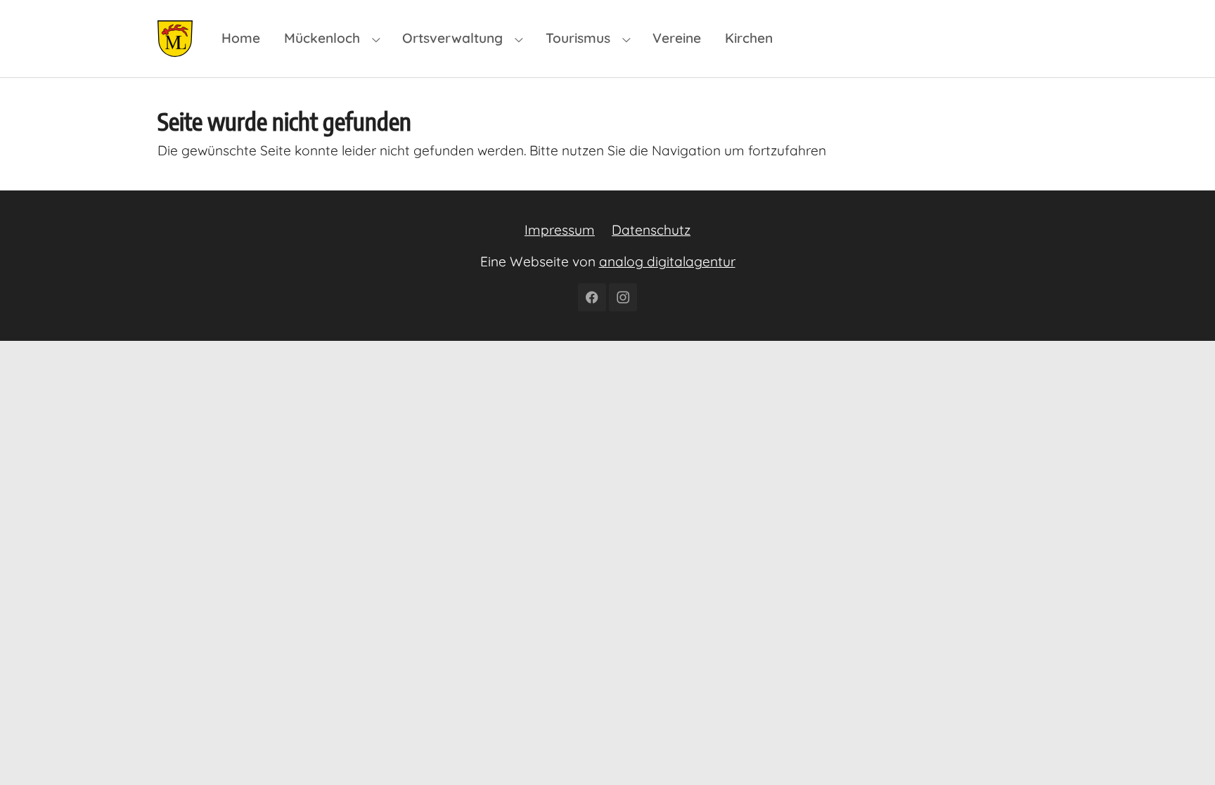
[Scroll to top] (1180, 750)
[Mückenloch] (175, 38)
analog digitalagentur (667, 261)
